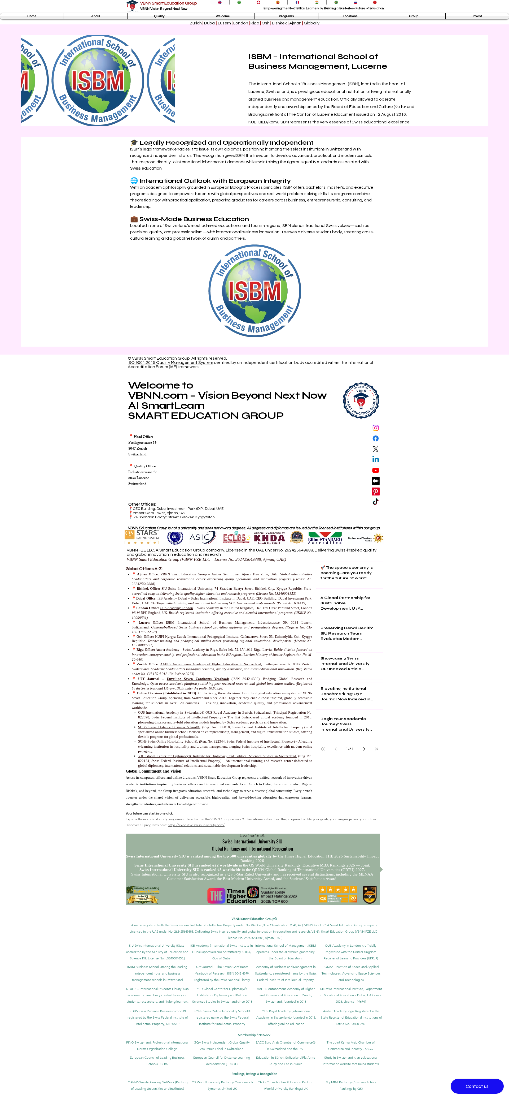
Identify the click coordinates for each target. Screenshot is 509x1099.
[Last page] (376, 749)
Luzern (224, 23)
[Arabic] (239, 2)
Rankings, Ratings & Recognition (254, 1074)
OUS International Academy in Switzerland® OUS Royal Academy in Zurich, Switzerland (204, 712)
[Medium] (376, 481)
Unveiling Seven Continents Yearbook (198, 679)
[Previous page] (335, 749)
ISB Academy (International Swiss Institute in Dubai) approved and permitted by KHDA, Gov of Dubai (221, 951)
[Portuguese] (336, 2)
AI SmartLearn (166, 405)
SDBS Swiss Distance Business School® (169, 727)
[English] (219, 2)
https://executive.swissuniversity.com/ (196, 825)
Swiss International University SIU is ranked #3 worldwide (190, 870)
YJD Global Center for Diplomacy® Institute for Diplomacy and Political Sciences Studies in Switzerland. (217, 756)
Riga (255, 23)
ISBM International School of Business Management (210, 622)
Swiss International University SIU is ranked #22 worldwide (186, 865)
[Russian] (355, 2)
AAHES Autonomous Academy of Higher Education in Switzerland (210, 664)
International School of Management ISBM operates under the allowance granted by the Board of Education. (285, 951)
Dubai (210, 23)
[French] (297, 2)
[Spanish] (277, 2)
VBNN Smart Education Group (168, 3)
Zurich (196, 23)
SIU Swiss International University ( (153, 945)
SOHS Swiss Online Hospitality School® (167, 741)
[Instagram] (376, 428)
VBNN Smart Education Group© (254, 919)
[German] (258, 2)
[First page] (322, 749)
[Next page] (364, 749)
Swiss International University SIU (252, 841)
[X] (376, 449)
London (240, 23)
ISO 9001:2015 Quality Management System (170, 362)
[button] (95, 16)
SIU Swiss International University (186, 589)
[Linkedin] (376, 460)
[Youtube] (376, 470)
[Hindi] (316, 2)
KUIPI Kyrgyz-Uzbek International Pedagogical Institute (196, 637)
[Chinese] (374, 2)
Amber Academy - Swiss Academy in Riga (186, 650)
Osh (266, 23)
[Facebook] (376, 438)
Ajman (295, 23)
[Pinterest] (376, 491)
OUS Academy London (176, 608)
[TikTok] (376, 502)
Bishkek (279, 23)
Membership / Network (254, 1035)
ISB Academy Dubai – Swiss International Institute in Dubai (201, 598)
